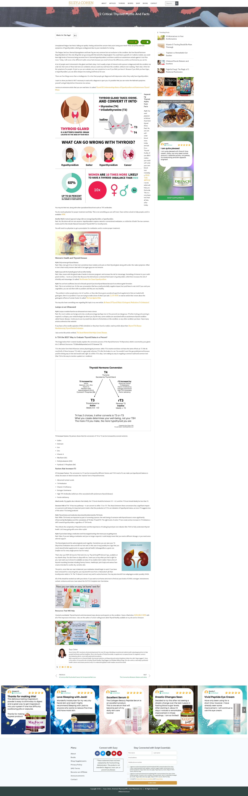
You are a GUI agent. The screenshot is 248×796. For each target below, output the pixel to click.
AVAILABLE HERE (140, 615)
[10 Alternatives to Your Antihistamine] (161, 37)
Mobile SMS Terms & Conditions (144, 779)
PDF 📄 (145, 42)
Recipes (130, 3)
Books (145, 3)
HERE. (64, 214)
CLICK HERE (114, 296)
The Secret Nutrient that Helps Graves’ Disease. (92, 333)
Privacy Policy (76, 765)
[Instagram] (65, 667)
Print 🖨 (133, 42)
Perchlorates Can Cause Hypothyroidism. (92, 279)
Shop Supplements (79, 761)
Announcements (77, 776)
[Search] (176, 3)
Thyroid (121, 3)
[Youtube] (62, 667)
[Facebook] (60, 667)
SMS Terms (75, 768)
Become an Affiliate (79, 772)
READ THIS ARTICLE (147, 177)
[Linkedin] (71, 667)
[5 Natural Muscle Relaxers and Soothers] (161, 62)
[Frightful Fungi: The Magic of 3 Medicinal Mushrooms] (161, 70)
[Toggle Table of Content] (74, 35)
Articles (112, 3)
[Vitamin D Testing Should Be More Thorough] (161, 46)
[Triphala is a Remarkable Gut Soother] (161, 54)
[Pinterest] (68, 667)
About (104, 3)
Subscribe (152, 783)
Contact (154, 3)
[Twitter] (57, 667)
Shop (138, 3)
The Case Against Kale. (93, 298)
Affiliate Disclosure (124, 792)
